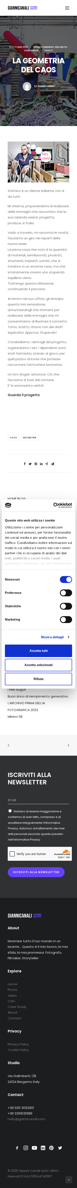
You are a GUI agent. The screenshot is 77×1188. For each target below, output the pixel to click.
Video (12, 995)
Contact (14, 1018)
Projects (61, 47)
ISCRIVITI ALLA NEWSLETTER (36, 872)
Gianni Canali (46, 86)
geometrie (29, 437)
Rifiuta (38, 679)
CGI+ (12, 1001)
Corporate (31, 50)
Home (12, 984)
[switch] (66, 592)
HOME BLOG (17, 498)
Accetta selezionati (38, 665)
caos (13, 437)
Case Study (17, 1006)
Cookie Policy (18, 1050)
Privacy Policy (18, 1044)
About (13, 1012)
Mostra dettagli (52, 637)
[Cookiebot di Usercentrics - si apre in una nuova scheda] (54, 505)
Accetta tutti (39, 650)
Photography (45, 47)
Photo (12, 989)
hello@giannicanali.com (26, 1119)
